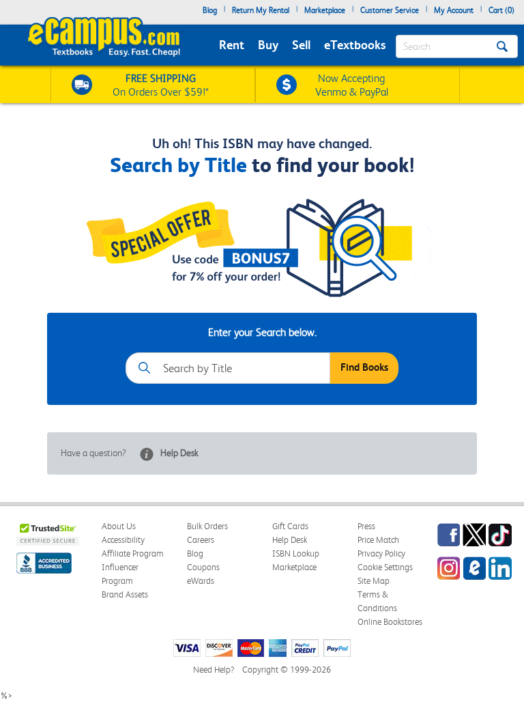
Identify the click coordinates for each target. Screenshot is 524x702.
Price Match (378, 540)
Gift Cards (290, 526)
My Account (454, 10)
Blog (210, 10)
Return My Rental (260, 10)
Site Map (374, 581)
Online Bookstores (390, 622)
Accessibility (123, 540)
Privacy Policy (381, 553)
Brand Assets (125, 594)
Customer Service (389, 10)
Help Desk (179, 452)
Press (366, 526)
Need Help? (213, 669)
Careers (200, 540)
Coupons (203, 567)
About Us (119, 526)
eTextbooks (354, 45)
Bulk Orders (207, 526)
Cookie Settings (385, 567)
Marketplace (324, 10)
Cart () (501, 10)
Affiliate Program (133, 553)
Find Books (364, 367)
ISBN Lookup (295, 553)
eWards (200, 581)
